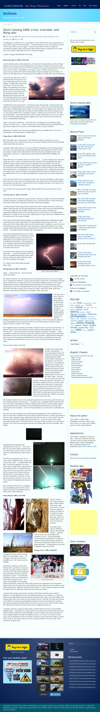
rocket (77, 318)
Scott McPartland (76, 365)
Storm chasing (9, 36)
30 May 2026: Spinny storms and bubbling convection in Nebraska (87, 173)
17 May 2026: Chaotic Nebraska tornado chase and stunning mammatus (87, 254)
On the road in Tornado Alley (86, 243)
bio (80, 5)
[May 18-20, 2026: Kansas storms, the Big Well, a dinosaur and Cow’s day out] (73, 237)
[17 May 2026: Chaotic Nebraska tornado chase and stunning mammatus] (73, 255)
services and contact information (86, 458)
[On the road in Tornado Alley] (73, 246)
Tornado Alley (83, 328)
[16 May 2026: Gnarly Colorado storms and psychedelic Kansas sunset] (73, 264)
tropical (72, 330)
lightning (74, 311)
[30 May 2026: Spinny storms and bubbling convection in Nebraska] (73, 174)
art (71, 303)
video (78, 329)
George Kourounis (77, 361)
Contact (72, 649)
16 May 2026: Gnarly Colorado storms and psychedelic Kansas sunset (86, 263)
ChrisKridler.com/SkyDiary (78, 124)
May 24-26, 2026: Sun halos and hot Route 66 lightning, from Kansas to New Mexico (87, 200)
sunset (72, 325)
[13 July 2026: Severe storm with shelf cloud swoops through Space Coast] (73, 147)
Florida (78, 307)
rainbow (72, 319)
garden (88, 307)
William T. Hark (76, 358)
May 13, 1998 (18, 39)
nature (88, 312)
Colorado (88, 305)
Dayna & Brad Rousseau (79, 375)
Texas (85, 325)
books (59, 5)
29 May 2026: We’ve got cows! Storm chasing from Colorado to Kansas (86, 182)
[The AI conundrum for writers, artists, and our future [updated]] (73, 138)
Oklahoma (51, 36)
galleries (66, 5)
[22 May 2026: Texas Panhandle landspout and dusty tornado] (73, 219)
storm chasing (93, 5)
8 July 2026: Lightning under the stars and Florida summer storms (87, 155)
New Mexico (83, 314)
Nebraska (73, 314)
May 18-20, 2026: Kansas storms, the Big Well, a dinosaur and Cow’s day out (86, 236)
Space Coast (89, 321)
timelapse (92, 325)
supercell (78, 325)
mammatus (82, 312)
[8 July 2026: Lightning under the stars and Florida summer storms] (73, 156)
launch (85, 309)
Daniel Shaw (75, 371)
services (73, 5)
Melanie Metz (88, 377)
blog (85, 5)
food (85, 307)
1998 (18, 36)
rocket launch (83, 319)
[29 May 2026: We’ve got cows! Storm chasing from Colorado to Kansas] (73, 183)
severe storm (92, 319)
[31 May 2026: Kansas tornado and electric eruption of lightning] (73, 165)
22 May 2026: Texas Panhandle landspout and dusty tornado (86, 218)
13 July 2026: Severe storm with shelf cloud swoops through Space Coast (86, 147)
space (81, 321)
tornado (74, 327)
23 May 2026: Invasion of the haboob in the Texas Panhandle (87, 209)
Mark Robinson (76, 369)
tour (10, 39)
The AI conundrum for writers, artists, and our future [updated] (87, 138)
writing (73, 332)
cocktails (77, 305)
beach (74, 303)
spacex (72, 323)
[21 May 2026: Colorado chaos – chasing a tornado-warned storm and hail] (73, 228)
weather (90, 330)
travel (91, 328)
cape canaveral (87, 303)
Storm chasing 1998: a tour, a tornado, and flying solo (31, 31)
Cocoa (82, 305)
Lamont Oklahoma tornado (38, 36)
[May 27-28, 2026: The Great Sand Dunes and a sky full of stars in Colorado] (73, 192)
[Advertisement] (83, 83)
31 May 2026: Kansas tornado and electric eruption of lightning (87, 164)
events (72, 307)
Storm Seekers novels (89, 446)
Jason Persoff (75, 367)
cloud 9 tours (25, 36)
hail (92, 307)
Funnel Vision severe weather (82, 285)
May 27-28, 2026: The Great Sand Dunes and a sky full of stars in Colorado (87, 191)
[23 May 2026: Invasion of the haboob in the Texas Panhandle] (73, 210)
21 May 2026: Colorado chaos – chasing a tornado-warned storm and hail (87, 227)
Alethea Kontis (75, 360)
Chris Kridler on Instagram (81, 291)
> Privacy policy (73, 651)
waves (84, 330)
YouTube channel (79, 279)
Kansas (79, 309)
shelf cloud (73, 321)
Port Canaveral (90, 316)
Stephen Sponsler (77, 373)
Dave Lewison (75, 363)
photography (78, 316)
